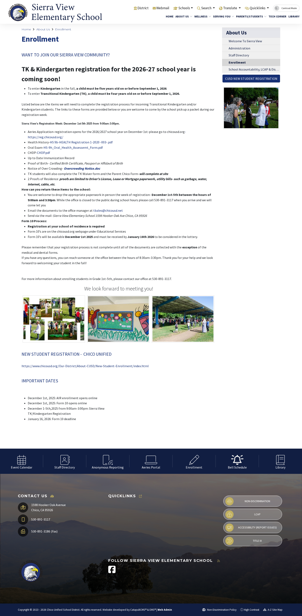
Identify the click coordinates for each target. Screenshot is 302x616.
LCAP (257, 514)
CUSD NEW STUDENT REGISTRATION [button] (251, 79)
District (143, 8)
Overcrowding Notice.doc (82, 168)
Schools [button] (184, 8)
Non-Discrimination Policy (221, 609)
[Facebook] (112, 571)
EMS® (153, 609)
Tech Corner (276, 16)
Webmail (162, 8)
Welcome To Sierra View (245, 41)
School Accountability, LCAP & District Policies (254, 69)
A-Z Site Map (274, 609)
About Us (182, 16)
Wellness (200, 16)
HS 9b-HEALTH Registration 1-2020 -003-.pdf (81, 142)
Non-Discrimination (257, 501)
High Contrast (251, 609)
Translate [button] (230, 8)
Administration (239, 48)
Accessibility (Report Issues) (257, 527)
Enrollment (63, 29)
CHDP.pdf (43, 153)
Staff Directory (239, 55)
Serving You (222, 16)
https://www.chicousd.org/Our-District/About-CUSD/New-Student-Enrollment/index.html (85, 366)
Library (293, 16)
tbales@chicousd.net (108, 210)
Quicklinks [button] (258, 8)
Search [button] (206, 8)
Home (169, 16)
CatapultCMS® (138, 609)
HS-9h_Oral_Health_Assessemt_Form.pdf (73, 147)
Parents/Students (249, 16)
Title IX (257, 541)
